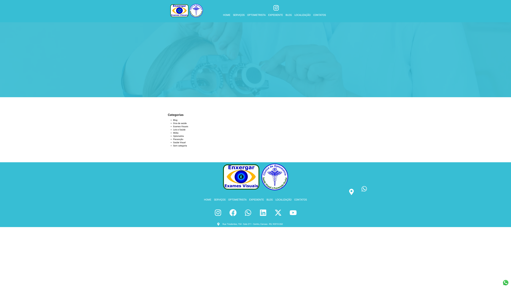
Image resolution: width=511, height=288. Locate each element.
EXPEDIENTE (275, 15)
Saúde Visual (179, 142)
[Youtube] (293, 212)
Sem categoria (180, 145)
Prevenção (178, 139)
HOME (226, 15)
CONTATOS (319, 15)
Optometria (178, 136)
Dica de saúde (180, 123)
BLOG (289, 15)
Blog (175, 120)
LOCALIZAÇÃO (302, 15)
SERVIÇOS (239, 15)
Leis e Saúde (179, 129)
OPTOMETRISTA (256, 15)
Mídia (175, 133)
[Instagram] (218, 212)
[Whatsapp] (248, 212)
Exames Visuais (180, 126)
